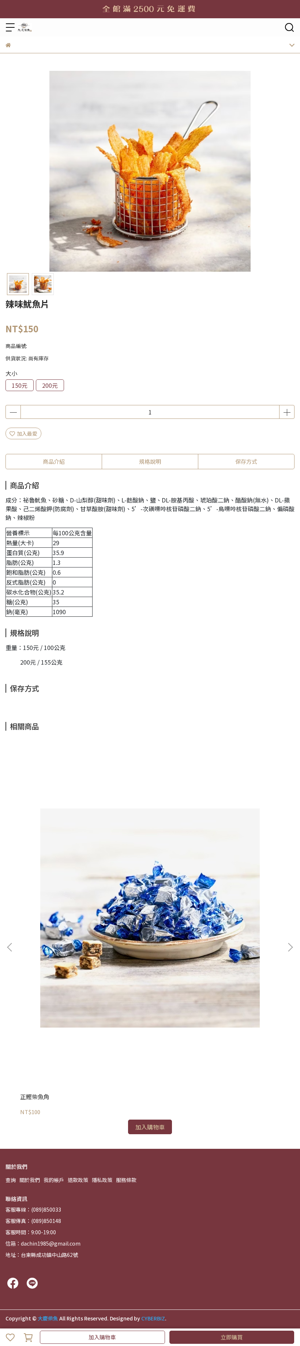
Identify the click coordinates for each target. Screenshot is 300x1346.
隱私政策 (102, 1180)
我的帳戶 (54, 1180)
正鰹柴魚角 (34, 1096)
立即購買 (232, 1337)
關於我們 (29, 1180)
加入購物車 (102, 1337)
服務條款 (126, 1180)
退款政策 (78, 1180)
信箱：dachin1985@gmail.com (42, 1243)
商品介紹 (54, 461)
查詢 (10, 1180)
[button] (290, 947)
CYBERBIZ (153, 1318)
